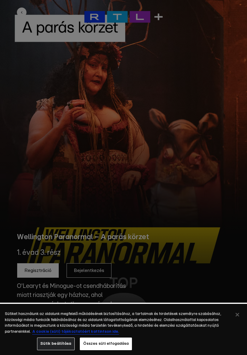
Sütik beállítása (55, 344)
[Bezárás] (237, 314)
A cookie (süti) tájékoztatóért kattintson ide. (75, 332)
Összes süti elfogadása (106, 344)
